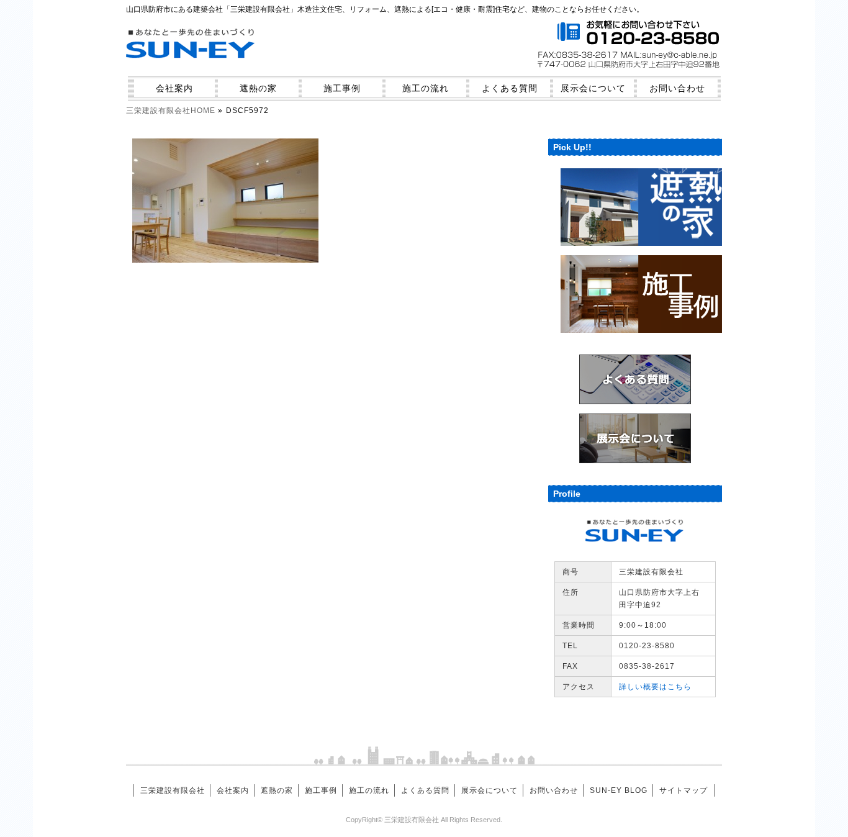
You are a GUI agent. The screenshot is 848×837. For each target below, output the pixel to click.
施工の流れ (425, 88)
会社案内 (174, 88)
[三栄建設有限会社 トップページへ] (191, 66)
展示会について (593, 88)
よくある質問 (510, 88)
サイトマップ (683, 790)
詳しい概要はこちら (655, 686)
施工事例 (342, 88)
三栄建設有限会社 (172, 790)
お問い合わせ (677, 88)
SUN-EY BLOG (618, 790)
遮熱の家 (258, 88)
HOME (170, 110)
